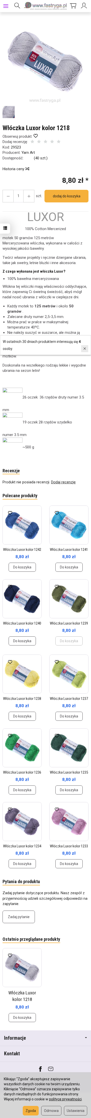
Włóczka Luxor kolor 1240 (22, 623)
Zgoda (31, 1111)
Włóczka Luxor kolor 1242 (22, 549)
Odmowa (51, 1111)
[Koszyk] (73, 6)
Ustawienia (75, 1111)
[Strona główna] (45, 6)
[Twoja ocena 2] (39, 142)
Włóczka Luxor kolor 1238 (22, 698)
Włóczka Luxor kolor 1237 (69, 698)
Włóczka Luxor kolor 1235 (69, 772)
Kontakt (12, 1054)
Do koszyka (22, 567)
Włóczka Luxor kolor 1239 (69, 623)
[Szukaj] (17, 6)
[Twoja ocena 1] (32, 142)
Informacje (15, 1038)
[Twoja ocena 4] (52, 142)
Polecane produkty (20, 495)
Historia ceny (14, 169)
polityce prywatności (65, 1099)
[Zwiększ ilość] (8, 196)
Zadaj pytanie (19, 917)
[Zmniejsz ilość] (28, 196)
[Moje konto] (84, 6)
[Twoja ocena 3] (45, 142)
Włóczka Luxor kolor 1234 (22, 846)
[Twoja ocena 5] (58, 142)
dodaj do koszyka (66, 196)
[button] (44, 61)
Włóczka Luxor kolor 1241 (69, 549)
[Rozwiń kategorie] (6, 6)
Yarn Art (28, 152)
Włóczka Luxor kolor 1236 (22, 772)
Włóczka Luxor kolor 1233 (69, 846)
